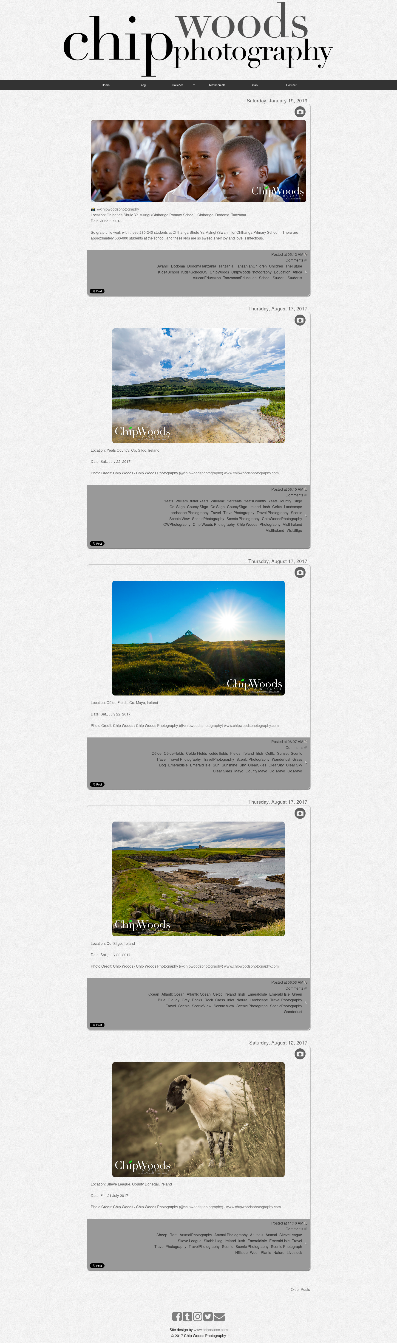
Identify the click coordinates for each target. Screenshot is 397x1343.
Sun (216, 765)
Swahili (162, 266)
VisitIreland (275, 530)
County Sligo (197, 506)
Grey (186, 999)
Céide (157, 753)
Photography (270, 524)
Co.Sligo (217, 506)
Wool (254, 1252)
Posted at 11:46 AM (287, 1223)
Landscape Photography (189, 512)
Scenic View (179, 518)
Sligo (298, 501)
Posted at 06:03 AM (287, 982)
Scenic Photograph (252, 1005)
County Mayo (256, 771)
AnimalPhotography (196, 1234)
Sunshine (229, 765)
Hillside (241, 1252)
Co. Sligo (177, 506)
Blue (161, 999)
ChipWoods (219, 272)
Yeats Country (279, 501)
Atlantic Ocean (199, 994)
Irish (266, 506)
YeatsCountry (255, 501)
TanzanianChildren (251, 266)
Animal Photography (231, 1234)
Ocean (153, 994)
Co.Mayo (294, 771)
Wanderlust (281, 759)
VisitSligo (294, 530)
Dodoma (178, 266)
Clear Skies (222, 771)
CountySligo (237, 506)
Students (295, 277)
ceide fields (218, 753)
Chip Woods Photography (214, 524)
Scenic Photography (243, 518)
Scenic (296, 512)
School (264, 277)
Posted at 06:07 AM (287, 741)
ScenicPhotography (208, 518)
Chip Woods (247, 524)
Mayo (238, 771)
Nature (241, 999)
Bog (162, 765)
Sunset (283, 753)
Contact (291, 85)
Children (276, 266)
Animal (271, 1234)
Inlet (230, 999)
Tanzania (225, 266)
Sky (243, 765)
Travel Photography (273, 512)
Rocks (197, 999)
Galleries (178, 85)
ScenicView (201, 1005)
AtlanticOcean (173, 994)
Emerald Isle (200, 765)
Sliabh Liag (213, 1240)
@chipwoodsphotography (118, 209)
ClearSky (276, 765)
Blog (143, 85)
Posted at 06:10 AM (287, 489)
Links (254, 85)
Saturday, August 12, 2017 (278, 1042)
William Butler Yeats (192, 501)
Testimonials (217, 85)
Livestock (294, 1252)
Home (106, 85)
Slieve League (189, 1240)
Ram (173, 1234)
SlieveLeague (290, 1234)
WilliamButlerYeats (226, 501)
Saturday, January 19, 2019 (277, 100)
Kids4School (168, 272)
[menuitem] (105, 85)
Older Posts (300, 1289)
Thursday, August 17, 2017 (277, 308)
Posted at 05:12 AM (287, 254)
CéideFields (174, 753)
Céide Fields (196, 753)
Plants (266, 1252)
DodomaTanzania (201, 266)
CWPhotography (176, 524)
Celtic (277, 506)
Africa (297, 272)
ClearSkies (257, 765)
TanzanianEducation (240, 277)
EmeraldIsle (178, 765)
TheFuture (293, 266)
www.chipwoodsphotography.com (251, 473)
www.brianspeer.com (211, 1329)
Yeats (168, 501)
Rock (208, 999)
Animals (256, 1234)
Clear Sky (294, 765)
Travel (216, 512)
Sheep (161, 1234)
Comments (294, 260)
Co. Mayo (277, 771)
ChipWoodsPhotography (251, 272)
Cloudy (173, 999)
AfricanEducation (207, 277)
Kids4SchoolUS (194, 272)
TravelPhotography (238, 512)
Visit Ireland (292, 524)
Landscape (293, 506)
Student (279, 277)
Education (282, 272)
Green (297, 994)
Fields (235, 753)
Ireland (255, 506)
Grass (297, 759)
